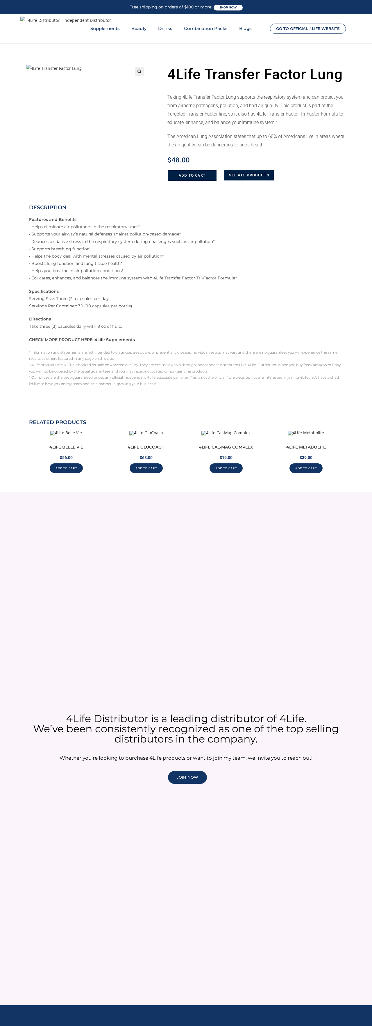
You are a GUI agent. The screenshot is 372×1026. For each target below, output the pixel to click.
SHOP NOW (228, 7)
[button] (139, 71)
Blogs (245, 28)
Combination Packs (206, 28)
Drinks (165, 28)
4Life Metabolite (306, 447)
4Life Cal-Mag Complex (226, 447)
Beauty (138, 28)
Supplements (105, 28)
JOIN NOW (187, 777)
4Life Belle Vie (66, 447)
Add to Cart (192, 175)
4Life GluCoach (146, 447)
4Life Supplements (114, 339)
